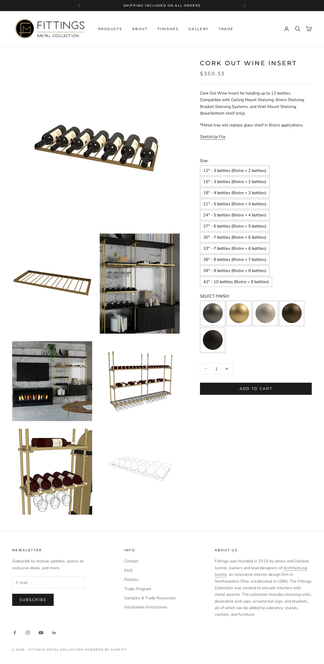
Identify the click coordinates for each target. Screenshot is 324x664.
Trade (226, 29)
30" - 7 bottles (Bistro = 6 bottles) (234, 237)
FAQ (128, 570)
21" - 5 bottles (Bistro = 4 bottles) (234, 204)
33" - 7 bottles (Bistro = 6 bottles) (234, 248)
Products (110, 29)
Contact (131, 561)
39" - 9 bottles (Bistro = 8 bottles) (234, 270)
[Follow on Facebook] (14, 632)
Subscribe (32, 599)
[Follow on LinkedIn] (54, 632)
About (140, 29)
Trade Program (137, 589)
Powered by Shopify (106, 649)
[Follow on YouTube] (41, 632)
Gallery (199, 29)
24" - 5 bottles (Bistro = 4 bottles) (234, 215)
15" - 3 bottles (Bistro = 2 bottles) (234, 181)
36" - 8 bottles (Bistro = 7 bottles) (234, 259)
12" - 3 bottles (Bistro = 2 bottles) (234, 170)
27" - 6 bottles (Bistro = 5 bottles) (234, 226)
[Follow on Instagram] (27, 632)
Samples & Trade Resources (150, 598)
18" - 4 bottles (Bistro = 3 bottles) (234, 192)
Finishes (168, 29)
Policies (131, 579)
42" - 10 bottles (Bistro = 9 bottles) (236, 281)
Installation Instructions (145, 607)
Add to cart (256, 388)
